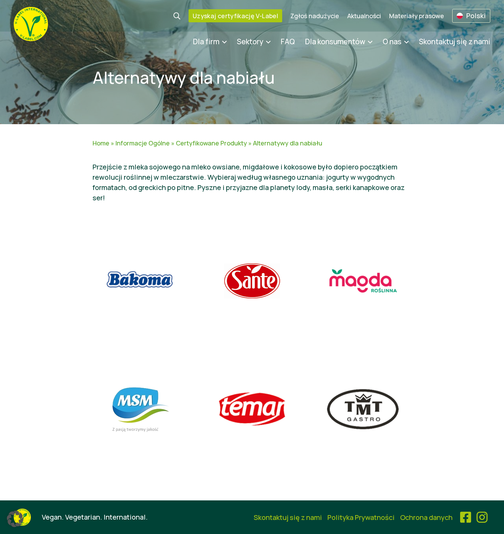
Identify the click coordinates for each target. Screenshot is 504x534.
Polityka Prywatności (361, 517)
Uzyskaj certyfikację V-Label (235, 16)
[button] (15, 519)
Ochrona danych (426, 517)
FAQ (288, 41)
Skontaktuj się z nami (454, 41)
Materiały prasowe (416, 16)
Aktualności (364, 16)
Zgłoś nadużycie (314, 16)
